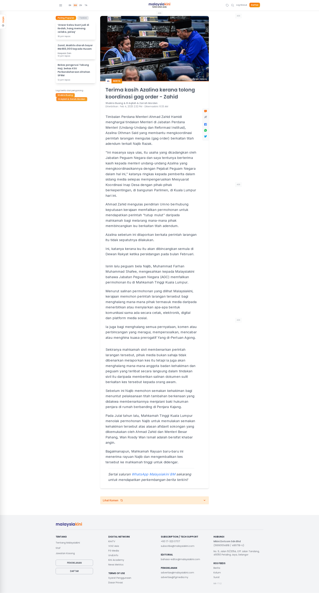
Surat (216, 577)
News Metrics (115, 564)
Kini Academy (116, 560)
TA (86, 5)
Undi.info (113, 555)
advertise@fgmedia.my (174, 577)
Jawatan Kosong (65, 553)
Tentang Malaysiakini (68, 542)
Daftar (254, 5)
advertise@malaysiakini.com (177, 572)
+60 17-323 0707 (170, 541)
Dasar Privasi (115, 582)
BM (75, 5)
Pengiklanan (74, 562)
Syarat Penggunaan (119, 578)
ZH (80, 5)
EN (70, 5)
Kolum (217, 572)
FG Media (113, 550)
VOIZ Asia (113, 546)
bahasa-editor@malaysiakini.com (180, 559)
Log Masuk (241, 4)
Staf (58, 548)
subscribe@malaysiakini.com (177, 546)
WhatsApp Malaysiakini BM (153, 474)
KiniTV (111, 541)
